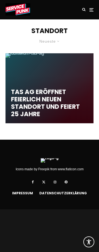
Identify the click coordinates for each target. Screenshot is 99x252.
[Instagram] (55, 182)
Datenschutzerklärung (63, 193)
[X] (44, 182)
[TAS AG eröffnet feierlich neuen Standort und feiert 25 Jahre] (50, 88)
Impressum (22, 193)
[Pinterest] (66, 182)
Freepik (44, 169)
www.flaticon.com (71, 169)
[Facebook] (33, 182)
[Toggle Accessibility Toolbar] (89, 242)
